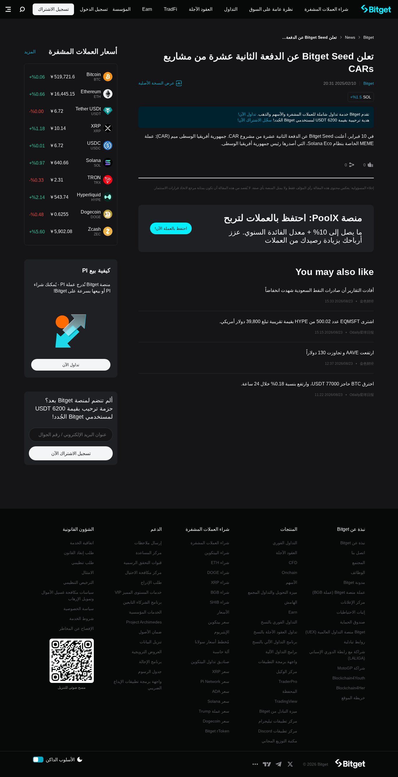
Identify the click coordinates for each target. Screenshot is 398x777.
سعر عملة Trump (214, 711)
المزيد (30, 51)
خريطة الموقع (353, 697)
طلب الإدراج (151, 582)
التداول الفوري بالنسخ (279, 622)
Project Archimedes (144, 622)
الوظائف (358, 572)
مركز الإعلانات (353, 602)
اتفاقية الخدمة (82, 542)
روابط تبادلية (354, 641)
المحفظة (289, 691)
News (350, 37)
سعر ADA (220, 691)
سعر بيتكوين (218, 622)
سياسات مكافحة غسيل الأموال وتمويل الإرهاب (67, 595)
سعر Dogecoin (216, 721)
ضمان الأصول (150, 632)
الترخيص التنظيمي (78, 582)
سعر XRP (220, 671)
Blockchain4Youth (348, 678)
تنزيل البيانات (151, 641)
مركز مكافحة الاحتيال (143, 572)
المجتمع (358, 562)
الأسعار (223, 612)
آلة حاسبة (221, 651)
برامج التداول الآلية (281, 651)
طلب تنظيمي (82, 562)
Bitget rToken (217, 731)
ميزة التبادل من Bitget (278, 711)
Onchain (289, 572)
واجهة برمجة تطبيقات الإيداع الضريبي (138, 684)
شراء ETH (220, 562)
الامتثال (88, 572)
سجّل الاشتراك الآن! (254, 120)
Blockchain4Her (350, 688)
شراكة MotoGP (351, 668)
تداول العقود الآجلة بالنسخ (275, 632)
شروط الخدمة (81, 618)
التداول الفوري (285, 542)
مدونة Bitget (354, 582)
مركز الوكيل (286, 671)
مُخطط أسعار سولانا (212, 641)
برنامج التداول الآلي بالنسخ (274, 641)
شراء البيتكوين (217, 552)
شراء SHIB (219, 602)
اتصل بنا (358, 552)
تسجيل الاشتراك (53, 9)
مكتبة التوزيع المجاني (279, 741)
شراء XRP (220, 582)
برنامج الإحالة (150, 661)
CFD (293, 562)
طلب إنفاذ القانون (79, 552)
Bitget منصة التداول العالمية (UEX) (335, 632)
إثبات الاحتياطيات (351, 612)
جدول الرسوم (150, 671)
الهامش (290, 602)
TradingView (285, 701)
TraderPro (288, 681)
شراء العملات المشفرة (210, 542)
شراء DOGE (218, 572)
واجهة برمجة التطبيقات (277, 661)
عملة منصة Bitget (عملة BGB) (338, 592)
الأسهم (291, 582)
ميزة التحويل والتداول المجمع (272, 592)
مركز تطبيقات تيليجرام (277, 721)
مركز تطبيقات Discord (277, 731)
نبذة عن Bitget (352, 542)
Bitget (368, 37)
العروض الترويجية (147, 651)
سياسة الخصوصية (79, 608)
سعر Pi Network (214, 681)
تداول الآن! (247, 114)
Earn (292, 612)
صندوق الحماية (352, 622)
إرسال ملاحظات (148, 542)
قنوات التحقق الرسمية (143, 562)
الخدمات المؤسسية (145, 612)
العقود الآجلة (286, 552)
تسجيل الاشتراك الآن (71, 453)
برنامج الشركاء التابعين (142, 602)
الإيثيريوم (221, 632)
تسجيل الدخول (94, 9)
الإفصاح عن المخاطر (76, 628)
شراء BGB (220, 592)
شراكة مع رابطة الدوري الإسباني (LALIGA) (337, 654)
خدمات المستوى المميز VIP (138, 592)
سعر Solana (218, 701)
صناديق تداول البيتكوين (210, 661)
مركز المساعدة (149, 552)
